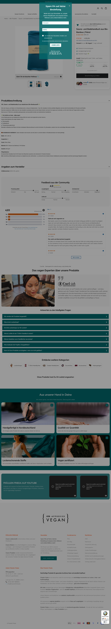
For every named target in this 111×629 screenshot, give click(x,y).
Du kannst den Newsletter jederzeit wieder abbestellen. (55, 41)
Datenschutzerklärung (58, 38)
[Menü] (108, 611)
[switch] (105, 622)
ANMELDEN (56, 45)
